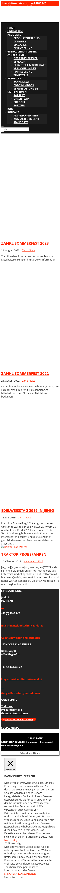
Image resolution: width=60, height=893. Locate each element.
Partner (19, 105)
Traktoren (7, 706)
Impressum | (34, 742)
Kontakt (13, 112)
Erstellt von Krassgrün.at (12, 745)
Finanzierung (23, 48)
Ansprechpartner (26, 115)
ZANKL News (21, 82)
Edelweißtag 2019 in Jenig (27, 510)
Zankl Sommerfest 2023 (25, 243)
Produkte (14, 34)
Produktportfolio (27, 38)
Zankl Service (16, 55)
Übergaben (15, 31)
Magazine (20, 45)
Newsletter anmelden (19, 719)
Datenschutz (46, 742)
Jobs (10, 109)
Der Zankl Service (26, 58)
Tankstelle (21, 75)
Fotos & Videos (24, 85)
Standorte (21, 122)
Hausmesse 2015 (33, 561)
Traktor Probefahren (23, 554)
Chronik (19, 102)
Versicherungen (25, 68)
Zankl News (28, 250)
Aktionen (20, 41)
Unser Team (21, 98)
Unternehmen (17, 92)
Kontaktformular (26, 119)
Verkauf (19, 61)
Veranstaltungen (26, 88)
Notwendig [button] (10, 840)
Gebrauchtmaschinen (22, 51)
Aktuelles (14, 78)
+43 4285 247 (38, 3)
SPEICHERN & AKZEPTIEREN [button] (20, 873)
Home (11, 28)
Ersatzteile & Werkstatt (30, 65)
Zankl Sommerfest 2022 (25, 373)
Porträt (19, 95)
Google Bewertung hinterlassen (20, 638)
